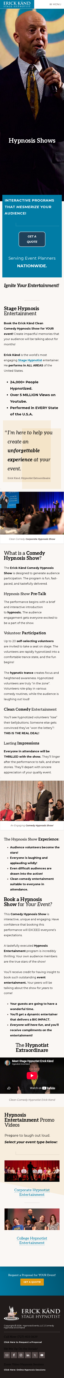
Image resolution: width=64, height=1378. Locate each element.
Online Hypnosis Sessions (31, 1369)
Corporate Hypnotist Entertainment (32, 1192)
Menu (57, 4)
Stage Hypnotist (30, 360)
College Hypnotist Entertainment (32, 1240)
